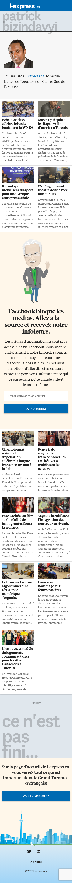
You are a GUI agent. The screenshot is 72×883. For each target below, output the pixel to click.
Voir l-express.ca (36, 796)
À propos (36, 862)
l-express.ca (35, 75)
